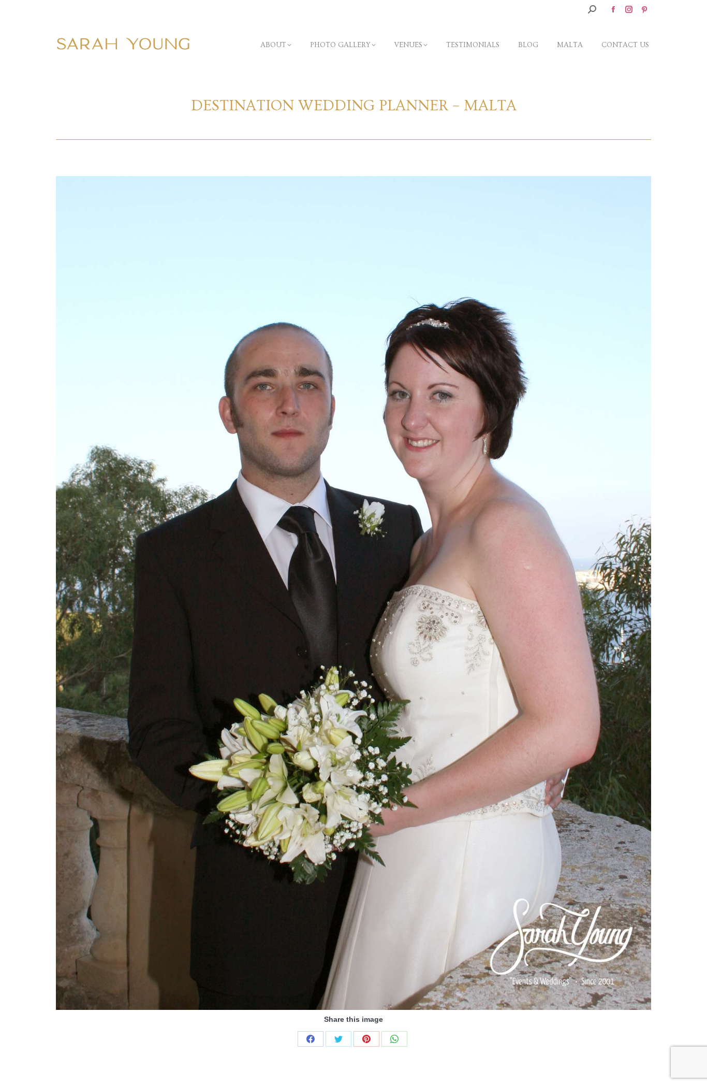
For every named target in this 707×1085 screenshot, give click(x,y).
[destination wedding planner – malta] (353, 593)
